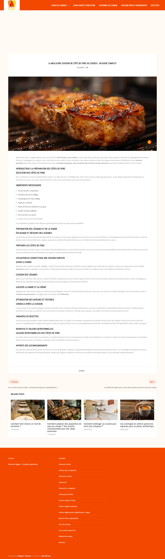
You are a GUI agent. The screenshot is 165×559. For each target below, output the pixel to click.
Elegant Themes (24, 556)
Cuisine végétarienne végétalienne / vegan (74, 512)
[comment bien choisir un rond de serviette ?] (28, 410)
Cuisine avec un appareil (67, 470)
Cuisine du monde (65, 476)
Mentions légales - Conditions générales (23, 464)
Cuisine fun (63, 482)
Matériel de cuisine (108, 5)
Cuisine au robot (65, 464)
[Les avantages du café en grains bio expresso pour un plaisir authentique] (137, 410)
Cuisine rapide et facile (67, 500)
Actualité (80, 67)
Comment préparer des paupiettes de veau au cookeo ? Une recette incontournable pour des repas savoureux (64, 427)
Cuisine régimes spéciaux (68, 506)
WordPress (46, 556)
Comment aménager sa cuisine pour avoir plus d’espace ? (100, 425)
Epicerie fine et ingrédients (134, 5)
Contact (11, 458)
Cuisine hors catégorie (67, 488)
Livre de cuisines (59, 5)
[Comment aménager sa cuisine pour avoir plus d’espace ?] (101, 410)
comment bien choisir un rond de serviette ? (26, 425)
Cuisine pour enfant (66, 494)
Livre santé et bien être (84, 5)
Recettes (155, 5)
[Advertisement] (82, 30)
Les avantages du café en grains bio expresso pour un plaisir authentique (137, 425)
